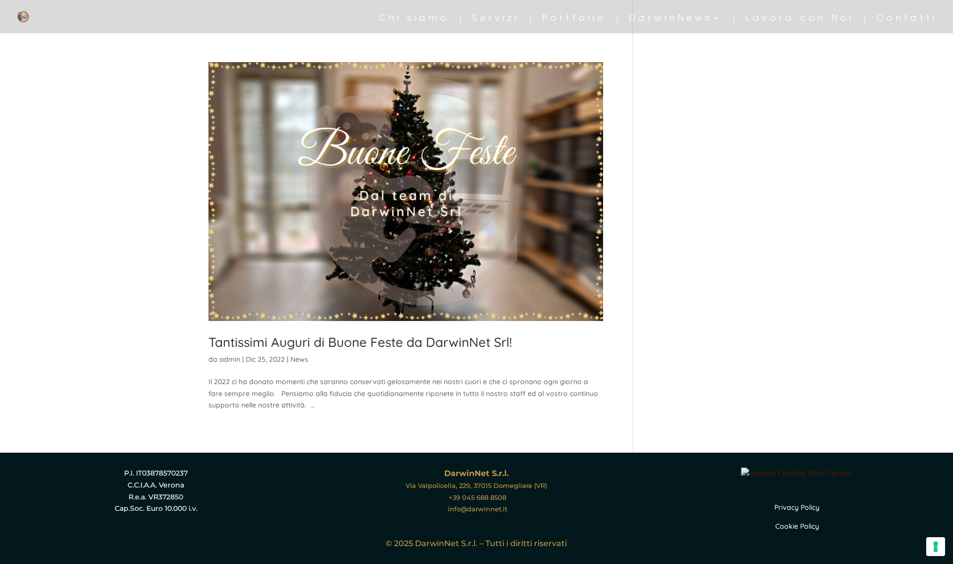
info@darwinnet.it (476, 509)
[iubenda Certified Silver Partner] (797, 473)
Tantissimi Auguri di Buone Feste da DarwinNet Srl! (360, 342)
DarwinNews (671, 18)
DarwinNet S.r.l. (476, 473)
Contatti (907, 18)
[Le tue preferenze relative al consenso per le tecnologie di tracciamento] (935, 546)
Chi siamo (414, 18)
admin (229, 359)
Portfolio (574, 18)
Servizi (495, 18)
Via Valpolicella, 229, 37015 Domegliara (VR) (476, 485)
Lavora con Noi (800, 18)
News (299, 359)
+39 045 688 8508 (476, 497)
